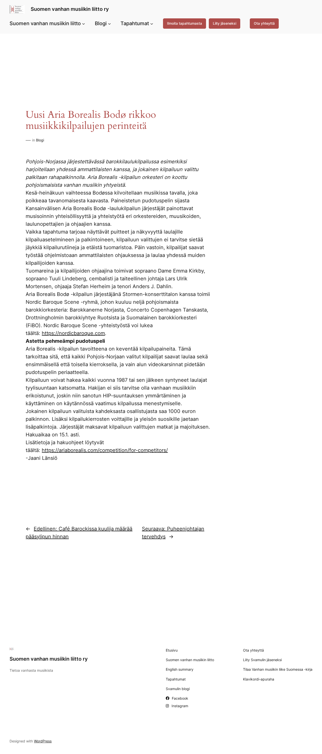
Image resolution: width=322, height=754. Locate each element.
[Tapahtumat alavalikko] (151, 23)
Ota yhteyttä (264, 23)
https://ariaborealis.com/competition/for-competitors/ (105, 450)
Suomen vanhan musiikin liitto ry (70, 9)
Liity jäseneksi (224, 23)
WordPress (43, 741)
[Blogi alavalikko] (109, 23)
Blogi (40, 140)
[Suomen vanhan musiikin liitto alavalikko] (83, 23)
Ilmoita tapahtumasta (184, 23)
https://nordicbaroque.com (73, 333)
